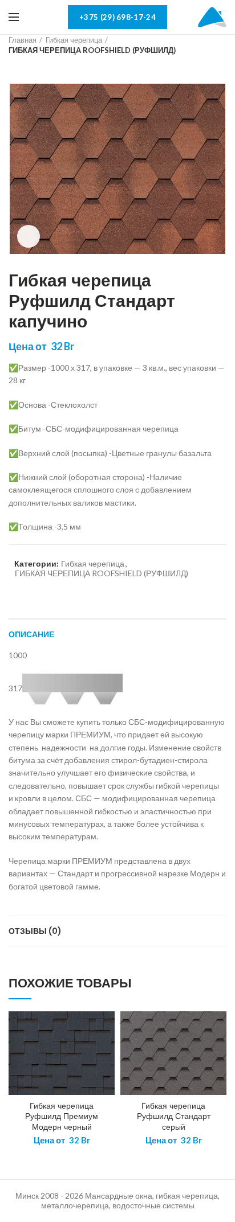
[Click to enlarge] (28, 236)
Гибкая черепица (74, 39)
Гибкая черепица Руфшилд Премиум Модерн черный (61, 1116)
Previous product (14, 66)
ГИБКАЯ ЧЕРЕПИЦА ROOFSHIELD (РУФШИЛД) (92, 50)
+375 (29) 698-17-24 (117, 17)
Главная (23, 39)
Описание (31, 634)
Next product (37, 66)
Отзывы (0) (35, 931)
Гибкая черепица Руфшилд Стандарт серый (173, 1116)
